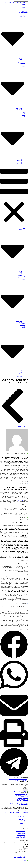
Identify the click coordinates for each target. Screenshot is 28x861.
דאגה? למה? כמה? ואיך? (22, 800)
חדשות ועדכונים (21, 65)
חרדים (23, 113)
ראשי (24, 15)
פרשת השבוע (22, 63)
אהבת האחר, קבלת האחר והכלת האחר (19, 803)
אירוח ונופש (19, 109)
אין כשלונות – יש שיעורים (22, 795)
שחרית (20, 58)
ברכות (20, 158)
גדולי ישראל (22, 112)
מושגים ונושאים (21, 426)
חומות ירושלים (20, 500)
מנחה (21, 59)
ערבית (20, 61)
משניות (20, 159)
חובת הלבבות (19, 163)
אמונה (23, 111)
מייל (27, 788)
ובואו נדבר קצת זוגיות (23, 798)
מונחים (23, 115)
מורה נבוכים (19, 162)
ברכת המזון (19, 62)
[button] (14, 195)
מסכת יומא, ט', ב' (6, 514)
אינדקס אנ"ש (19, 108)
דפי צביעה (19, 160)
